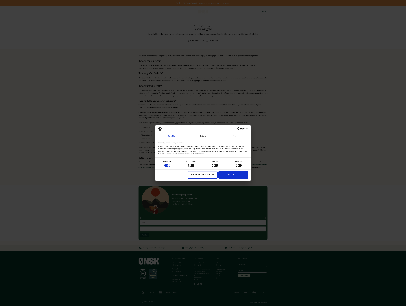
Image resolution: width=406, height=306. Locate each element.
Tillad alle (233, 175)
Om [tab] (234, 136)
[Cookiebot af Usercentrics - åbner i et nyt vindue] (239, 129)
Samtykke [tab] (171, 136)
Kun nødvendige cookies (202, 175)
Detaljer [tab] (203, 136)
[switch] (191, 165)
